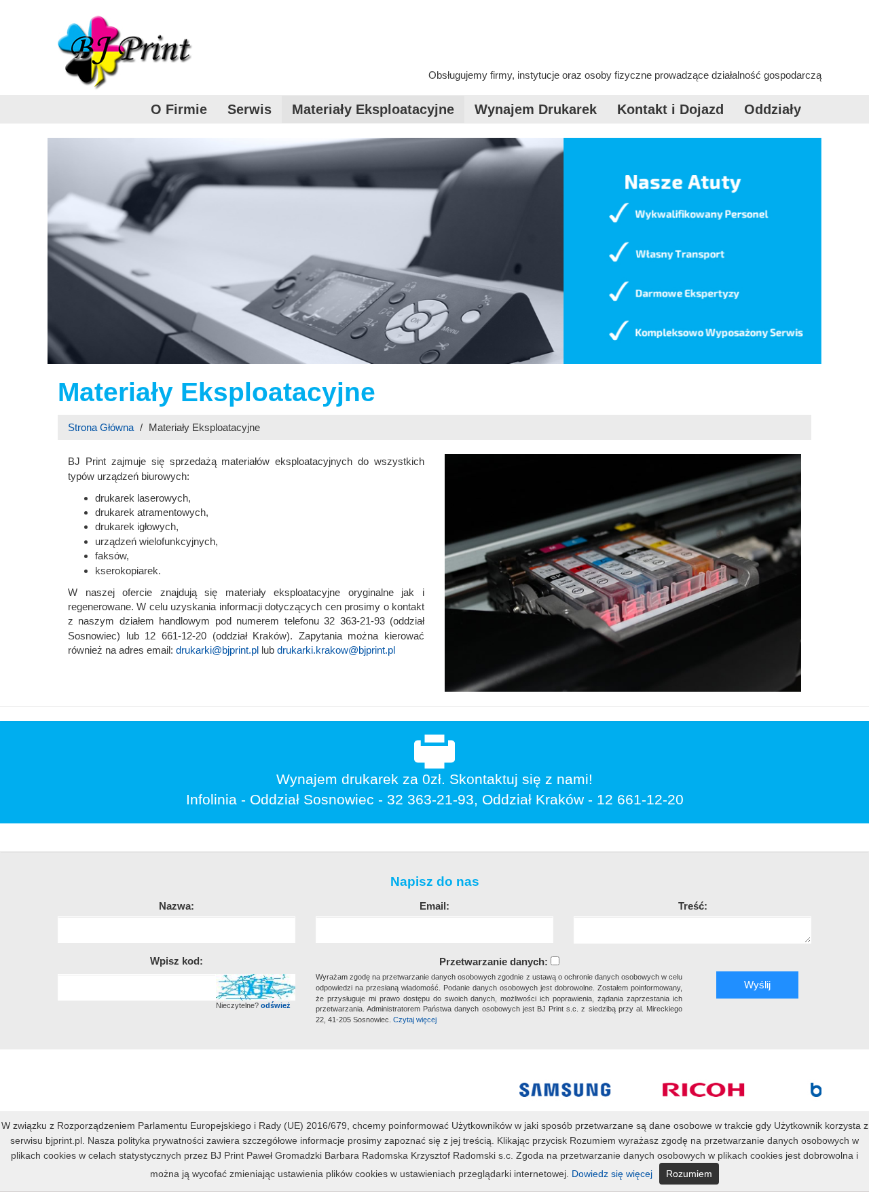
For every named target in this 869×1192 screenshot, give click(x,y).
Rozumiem (689, 1173)
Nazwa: (176, 906)
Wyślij (757, 984)
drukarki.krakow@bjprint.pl (336, 650)
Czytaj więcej (415, 1020)
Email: (434, 906)
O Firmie (179, 109)
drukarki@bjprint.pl (217, 650)
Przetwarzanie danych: (493, 961)
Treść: (692, 906)
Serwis (249, 109)
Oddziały (772, 109)
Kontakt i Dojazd (670, 109)
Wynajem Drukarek (536, 109)
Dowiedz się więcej (612, 1173)
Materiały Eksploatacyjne (373, 109)
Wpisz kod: (176, 961)
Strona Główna (101, 427)
